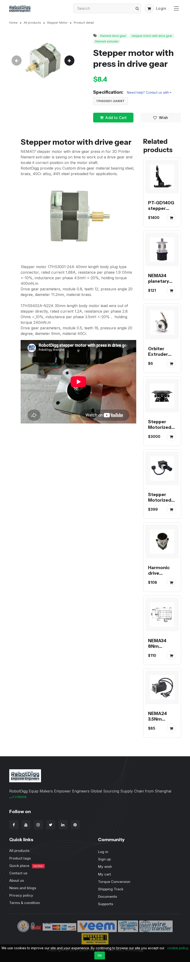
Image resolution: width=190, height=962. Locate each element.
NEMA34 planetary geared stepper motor (158, 287)
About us (16, 880)
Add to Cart (116, 117)
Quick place (26, 865)
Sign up (104, 859)
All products (32, 22)
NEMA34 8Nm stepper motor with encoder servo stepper (160, 657)
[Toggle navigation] (176, 8)
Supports (105, 904)
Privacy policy (21, 895)
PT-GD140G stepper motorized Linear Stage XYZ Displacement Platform (162, 219)
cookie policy (177, 948)
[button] (149, 8)
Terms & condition (24, 903)
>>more (19, 796)
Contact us (18, 873)
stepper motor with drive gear (152, 36)
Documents (107, 896)
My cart (104, 874)
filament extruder (106, 41)
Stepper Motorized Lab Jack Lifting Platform (159, 432)
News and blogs (22, 888)
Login (161, 8)
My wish (105, 866)
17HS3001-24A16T (110, 101)
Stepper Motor (57, 22)
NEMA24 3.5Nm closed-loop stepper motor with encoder (161, 727)
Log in (103, 852)
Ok (100, 955)
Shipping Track (110, 889)
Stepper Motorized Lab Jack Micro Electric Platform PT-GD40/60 (159, 514)
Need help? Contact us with (148, 92)
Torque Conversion (114, 881)
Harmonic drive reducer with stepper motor (159, 581)
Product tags (20, 858)
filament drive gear (113, 36)
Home (13, 22)
